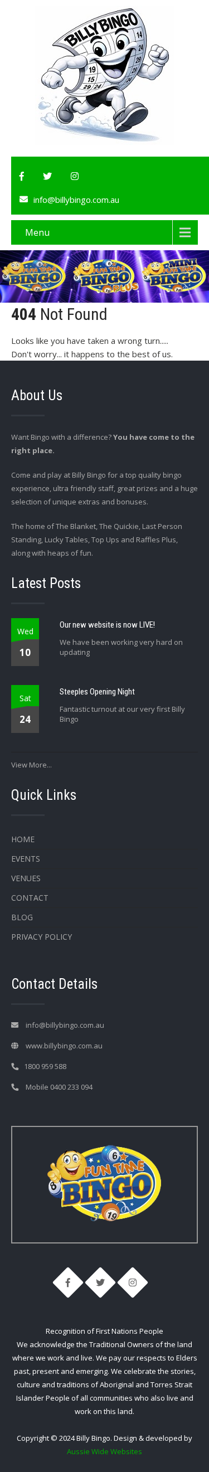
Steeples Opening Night (97, 692)
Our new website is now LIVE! (107, 625)
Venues (26, 878)
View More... (31, 765)
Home (23, 839)
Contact (29, 897)
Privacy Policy (41, 936)
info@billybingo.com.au (76, 199)
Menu (37, 232)
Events (25, 858)
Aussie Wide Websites (104, 1451)
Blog (22, 917)
